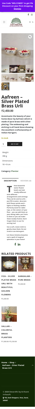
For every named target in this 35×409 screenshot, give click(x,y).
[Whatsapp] (32, 14)
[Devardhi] (16, 22)
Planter (15, 171)
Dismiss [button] (17, 8)
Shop (12, 362)
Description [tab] (10, 180)
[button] (30, 36)
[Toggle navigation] (4, 22)
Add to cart (15, 144)
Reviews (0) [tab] (25, 180)
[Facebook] (28, 14)
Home (4, 362)
